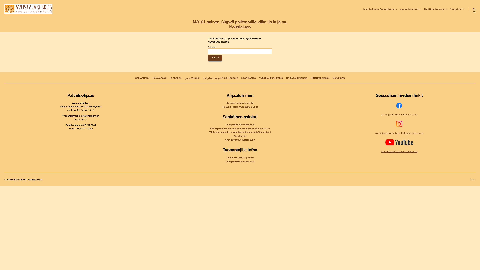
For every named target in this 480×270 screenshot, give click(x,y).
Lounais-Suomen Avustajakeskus (379, 9)
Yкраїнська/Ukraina (271, 77)
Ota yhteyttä (240, 136)
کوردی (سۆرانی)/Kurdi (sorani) (220, 77)
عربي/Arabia (192, 77)
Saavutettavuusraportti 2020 (240, 139)
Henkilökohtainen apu (434, 9)
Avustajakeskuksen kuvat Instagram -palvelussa (399, 133)
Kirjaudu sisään (320, 77)
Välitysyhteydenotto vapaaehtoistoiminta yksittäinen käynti (240, 132)
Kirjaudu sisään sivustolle (240, 103)
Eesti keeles (248, 77)
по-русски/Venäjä (297, 77)
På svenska (159, 77)
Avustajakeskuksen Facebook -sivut (399, 115)
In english (176, 77)
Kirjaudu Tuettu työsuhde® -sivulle (240, 107)
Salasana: (212, 47)
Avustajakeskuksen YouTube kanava (399, 151)
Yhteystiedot (456, 9)
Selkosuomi (142, 77)
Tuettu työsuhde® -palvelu (240, 157)
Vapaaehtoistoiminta (409, 9)
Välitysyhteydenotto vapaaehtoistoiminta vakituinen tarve (240, 128)
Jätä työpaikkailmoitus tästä (239, 124)
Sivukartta (339, 77)
